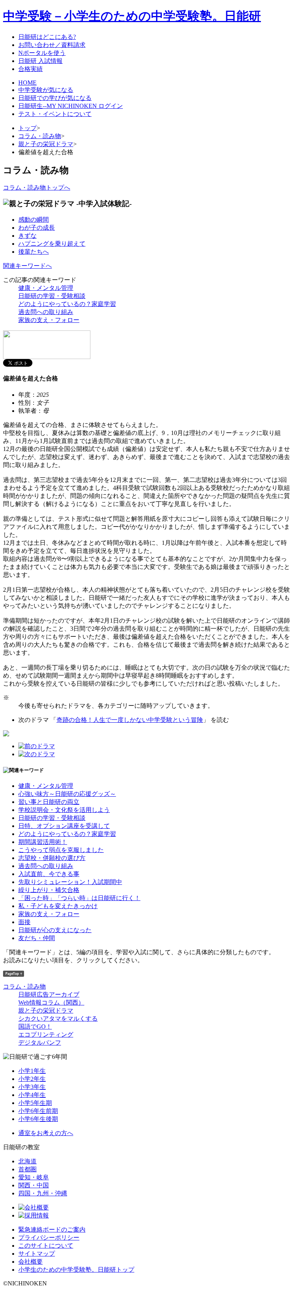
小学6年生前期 (38, 1111)
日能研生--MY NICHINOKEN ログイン (70, 106)
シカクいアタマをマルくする (58, 1018)
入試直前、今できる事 (48, 874)
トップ (27, 128)
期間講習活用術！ (42, 842)
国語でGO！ (35, 1026)
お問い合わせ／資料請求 (51, 45)
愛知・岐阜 (33, 1177)
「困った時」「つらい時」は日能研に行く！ (79, 898)
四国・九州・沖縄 (42, 1193)
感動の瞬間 (33, 219)
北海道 (27, 1161)
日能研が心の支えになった (55, 930)
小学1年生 (32, 1071)
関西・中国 (33, 1185)
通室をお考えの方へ (45, 1133)
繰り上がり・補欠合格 (48, 890)
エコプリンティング (45, 1034)
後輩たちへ (33, 251)
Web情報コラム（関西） (51, 1002)
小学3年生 (32, 1087)
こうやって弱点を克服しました (61, 850)
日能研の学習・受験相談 (51, 296)
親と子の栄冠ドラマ (45, 144)
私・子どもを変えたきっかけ (58, 906)
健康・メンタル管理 (45, 288)
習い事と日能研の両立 (48, 802)
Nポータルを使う (42, 53)
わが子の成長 (36, 227)
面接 (24, 922)
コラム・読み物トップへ (36, 187)
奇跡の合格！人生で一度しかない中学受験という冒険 (129, 720)
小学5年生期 (35, 1103)
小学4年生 (32, 1095)
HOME (27, 82)
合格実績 (30, 69)
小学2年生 (32, 1079)
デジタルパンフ (39, 1042)
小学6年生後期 (38, 1119)
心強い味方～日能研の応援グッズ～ (67, 794)
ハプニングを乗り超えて (51, 243)
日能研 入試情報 (40, 61)
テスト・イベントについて (55, 114)
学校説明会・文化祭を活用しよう (64, 810)
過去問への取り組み (45, 312)
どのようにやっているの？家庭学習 (67, 304)
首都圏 (27, 1169)
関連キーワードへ (27, 266)
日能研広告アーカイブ (48, 994)
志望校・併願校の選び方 (51, 858)
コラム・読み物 (39, 136)
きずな (27, 235)
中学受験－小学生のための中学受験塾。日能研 (132, 16)
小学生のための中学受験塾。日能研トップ (76, 1269)
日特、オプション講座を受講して (64, 826)
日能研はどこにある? (47, 37)
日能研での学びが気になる (55, 98)
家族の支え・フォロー (48, 320)
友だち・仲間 (36, 938)
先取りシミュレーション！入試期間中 (70, 882)
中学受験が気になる (45, 90)
